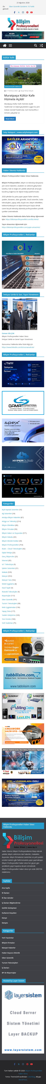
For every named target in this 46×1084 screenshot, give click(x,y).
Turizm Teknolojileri (9, 603)
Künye (4, 918)
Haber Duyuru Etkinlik (11, 953)
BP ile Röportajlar (9, 973)
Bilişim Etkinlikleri (8, 525)
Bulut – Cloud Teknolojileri (12, 549)
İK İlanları (5, 893)
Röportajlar (6, 595)
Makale (4, 572)
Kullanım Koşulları (9, 913)
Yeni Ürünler (6, 619)
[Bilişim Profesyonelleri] (23, 833)
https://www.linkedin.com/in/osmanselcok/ (18, 347)
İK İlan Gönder (7, 898)
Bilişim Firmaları (8, 529)
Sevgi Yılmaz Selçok (26, 91)
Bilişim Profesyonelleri (10, 545)
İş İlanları (5, 968)
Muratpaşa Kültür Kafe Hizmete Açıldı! (19, 97)
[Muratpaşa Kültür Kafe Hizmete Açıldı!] (23, 74)
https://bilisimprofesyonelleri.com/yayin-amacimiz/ (21, 227)
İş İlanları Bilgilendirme (11, 903)
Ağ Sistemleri (7, 513)
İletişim (5, 923)
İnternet (5, 560)
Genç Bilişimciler (8, 556)
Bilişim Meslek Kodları (10, 541)
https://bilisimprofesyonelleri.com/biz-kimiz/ (22, 219)
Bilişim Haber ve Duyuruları (12, 533)
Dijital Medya (7, 552)
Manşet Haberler (8, 948)
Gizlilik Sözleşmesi (9, 908)
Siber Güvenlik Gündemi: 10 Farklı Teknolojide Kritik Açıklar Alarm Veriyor (23, 7)
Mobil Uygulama (8, 584)
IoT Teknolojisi (7, 564)
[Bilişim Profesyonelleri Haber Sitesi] (5, 45)
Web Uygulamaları (9, 607)
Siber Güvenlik (7, 599)
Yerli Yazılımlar (7, 623)
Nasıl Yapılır (6, 588)
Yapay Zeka (6, 611)
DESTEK (39, 869)
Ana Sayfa (6, 888)
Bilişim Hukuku (7, 537)
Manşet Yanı (6, 580)
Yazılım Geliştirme (8, 615)
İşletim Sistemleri (8, 568)
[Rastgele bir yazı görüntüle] (41, 45)
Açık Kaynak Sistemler (10, 509)
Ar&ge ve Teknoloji (9, 521)
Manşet (5, 576)
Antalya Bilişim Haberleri (13, 86)
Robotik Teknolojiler (9, 592)
